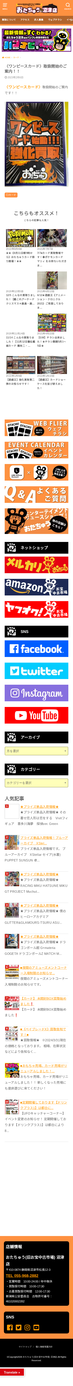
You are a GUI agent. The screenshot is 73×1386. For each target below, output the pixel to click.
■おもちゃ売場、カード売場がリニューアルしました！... (43, 1068)
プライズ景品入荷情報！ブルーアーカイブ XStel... (44, 840)
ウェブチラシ (55, 20)
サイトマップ (25, 1347)
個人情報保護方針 (44, 1347)
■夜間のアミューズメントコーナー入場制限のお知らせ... (43, 970)
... (33, 1368)
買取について (9, 20)
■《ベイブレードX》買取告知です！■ (43, 1031)
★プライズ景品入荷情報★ (39, 807)
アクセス (25, 20)
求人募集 (38, 20)
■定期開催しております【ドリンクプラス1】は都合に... (43, 1105)
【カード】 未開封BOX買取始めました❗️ (43, 1001)
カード (12, 195)
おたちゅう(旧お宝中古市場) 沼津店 (40, 1357)
